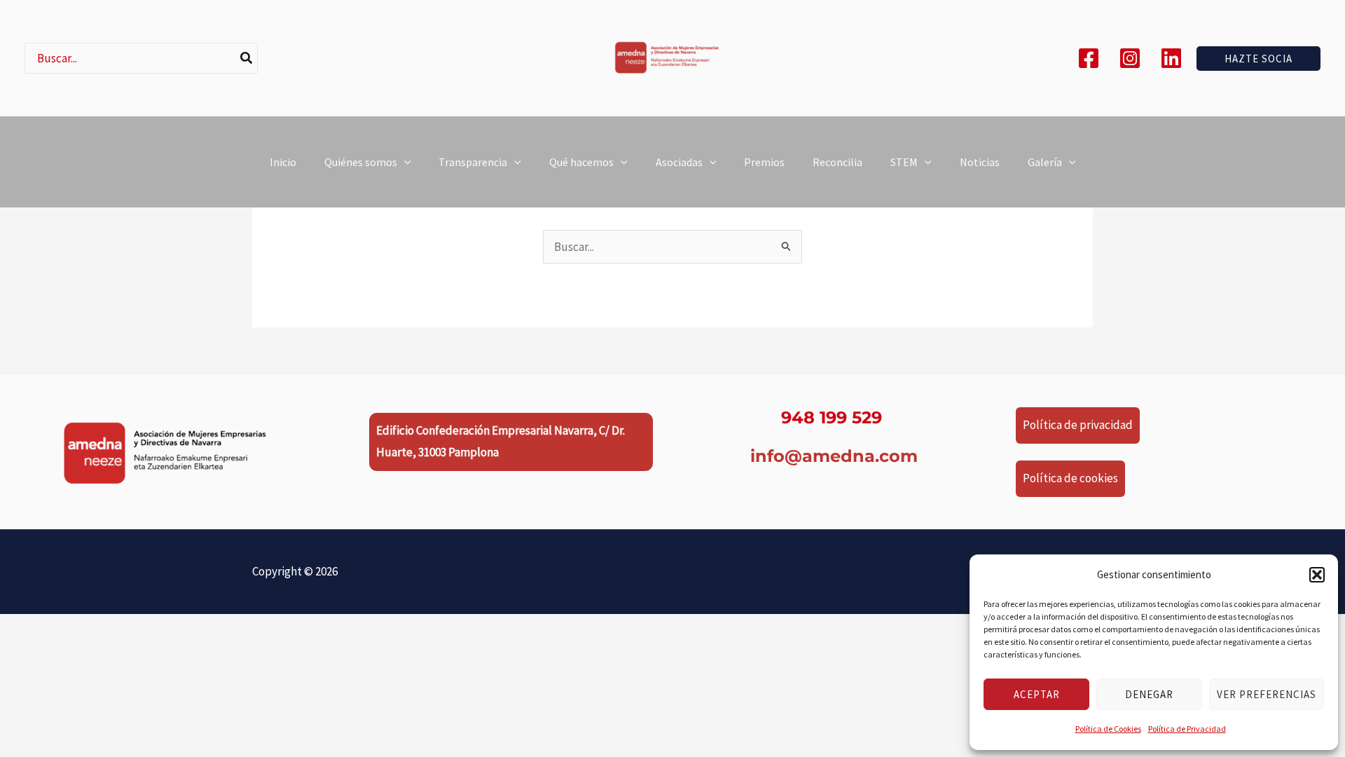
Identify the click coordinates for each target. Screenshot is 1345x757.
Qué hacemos (581, 162)
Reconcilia (837, 162)
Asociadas (679, 162)
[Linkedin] (1171, 58)
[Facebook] (1088, 58)
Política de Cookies (1108, 728)
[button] (1317, 575)
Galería (1045, 162)
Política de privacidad (1078, 424)
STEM (904, 162)
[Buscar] (246, 58)
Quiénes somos (360, 162)
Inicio (283, 162)
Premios (764, 162)
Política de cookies (1070, 478)
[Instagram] (1130, 58)
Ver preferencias (1266, 694)
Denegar (1149, 694)
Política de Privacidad (1187, 728)
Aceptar (1037, 694)
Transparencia (473, 162)
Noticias (980, 162)
